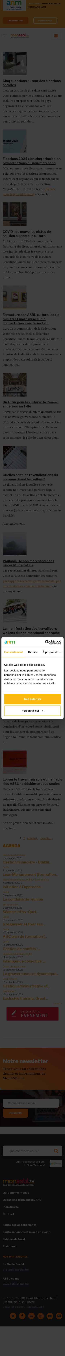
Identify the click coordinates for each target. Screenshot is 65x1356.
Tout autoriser (32, 698)
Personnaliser (30, 710)
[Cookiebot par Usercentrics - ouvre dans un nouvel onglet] (46, 642)
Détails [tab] (32, 652)
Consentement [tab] (13, 652)
